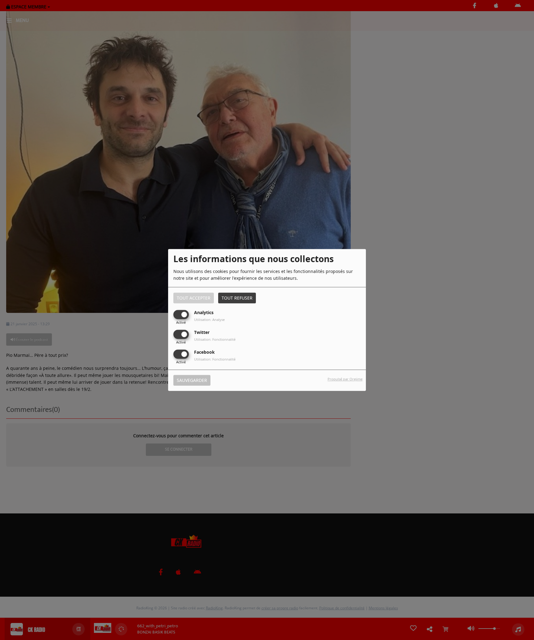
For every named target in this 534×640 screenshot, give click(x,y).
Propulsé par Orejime (345, 379)
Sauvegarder (192, 380)
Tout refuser (237, 298)
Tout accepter (193, 298)
